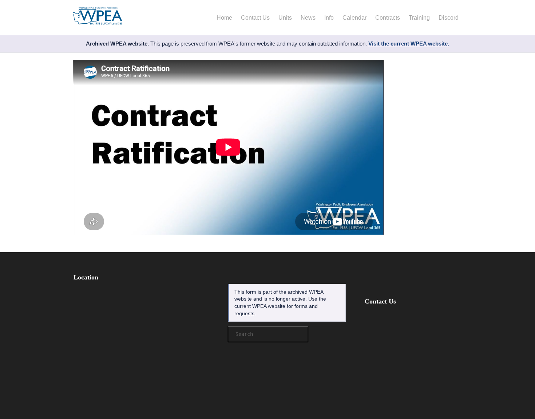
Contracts (387, 18)
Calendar (354, 18)
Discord (449, 18)
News (308, 18)
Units (285, 18)
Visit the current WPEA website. (408, 43)
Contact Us (255, 18)
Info (329, 18)
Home (224, 18)
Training (419, 18)
